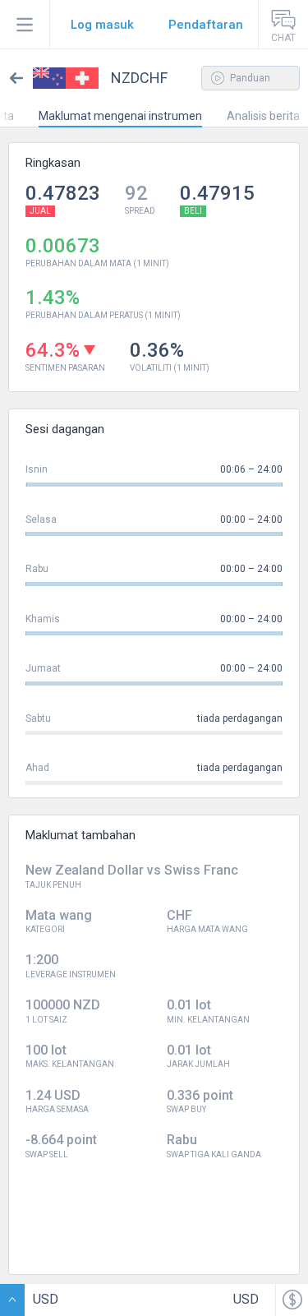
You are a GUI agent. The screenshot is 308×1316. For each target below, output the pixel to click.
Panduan (249, 78)
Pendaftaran (205, 24)
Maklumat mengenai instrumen (120, 115)
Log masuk (102, 24)
